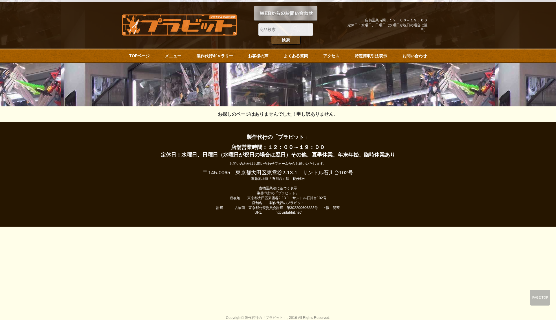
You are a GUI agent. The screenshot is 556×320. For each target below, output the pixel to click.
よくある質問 (296, 55)
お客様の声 (258, 55)
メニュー (173, 55)
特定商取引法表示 (371, 55)
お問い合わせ (415, 55)
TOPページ (139, 55)
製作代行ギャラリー (215, 55)
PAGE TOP (540, 297)
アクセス (331, 55)
